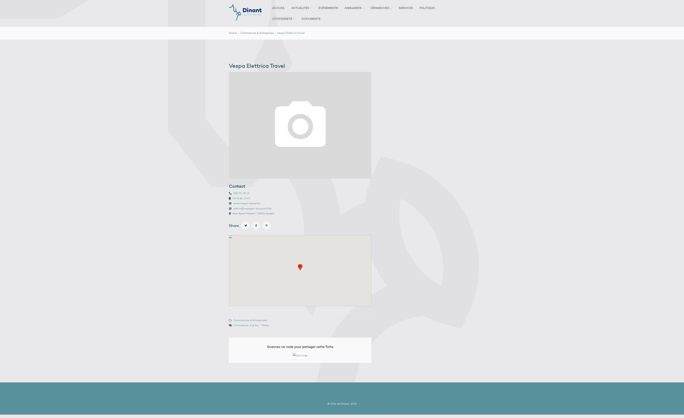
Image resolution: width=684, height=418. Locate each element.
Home (233, 33)
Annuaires (352, 8)
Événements (328, 8)
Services (406, 8)
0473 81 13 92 (241, 198)
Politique (427, 8)
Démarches (380, 8)
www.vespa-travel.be (246, 203)
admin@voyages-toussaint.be (252, 208)
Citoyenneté (282, 18)
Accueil (278, 8)
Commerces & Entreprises (257, 33)
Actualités (300, 8)
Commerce (241, 325)
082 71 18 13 (241, 193)
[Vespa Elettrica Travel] (246, 225)
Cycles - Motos (259, 325)
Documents (311, 18)
